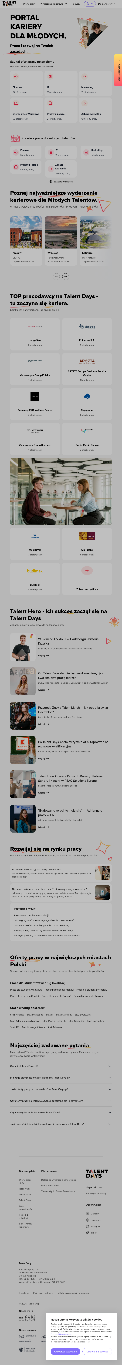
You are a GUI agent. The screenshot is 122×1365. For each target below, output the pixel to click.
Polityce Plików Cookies (61, 1334)
